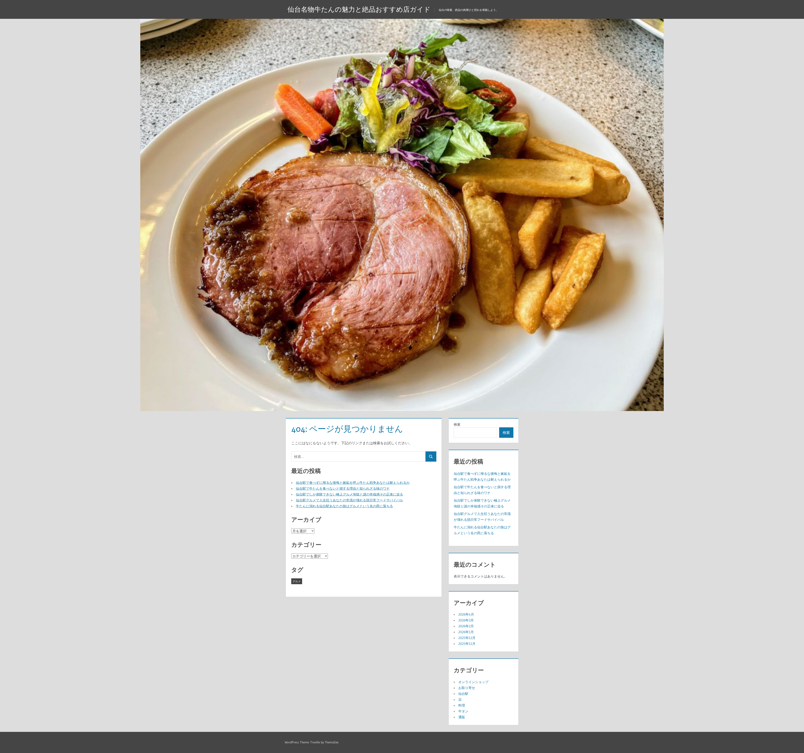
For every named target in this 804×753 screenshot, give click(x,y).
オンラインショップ (473, 682)
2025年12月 (466, 638)
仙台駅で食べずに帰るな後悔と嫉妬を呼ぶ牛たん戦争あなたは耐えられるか (353, 482)
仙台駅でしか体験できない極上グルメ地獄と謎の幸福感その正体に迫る (349, 494)
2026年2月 (466, 626)
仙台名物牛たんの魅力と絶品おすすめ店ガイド (358, 9)
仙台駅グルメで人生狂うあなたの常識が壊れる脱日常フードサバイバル (349, 500)
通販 (461, 717)
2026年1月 (466, 632)
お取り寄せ (466, 688)
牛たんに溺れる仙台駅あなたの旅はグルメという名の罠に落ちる (344, 506)
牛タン (463, 711)
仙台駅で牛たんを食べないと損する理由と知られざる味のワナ (343, 488)
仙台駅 (463, 694)
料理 (461, 705)
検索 (457, 424)
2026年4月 (466, 614)
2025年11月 (466, 644)
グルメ (296, 581)
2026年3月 (466, 620)
